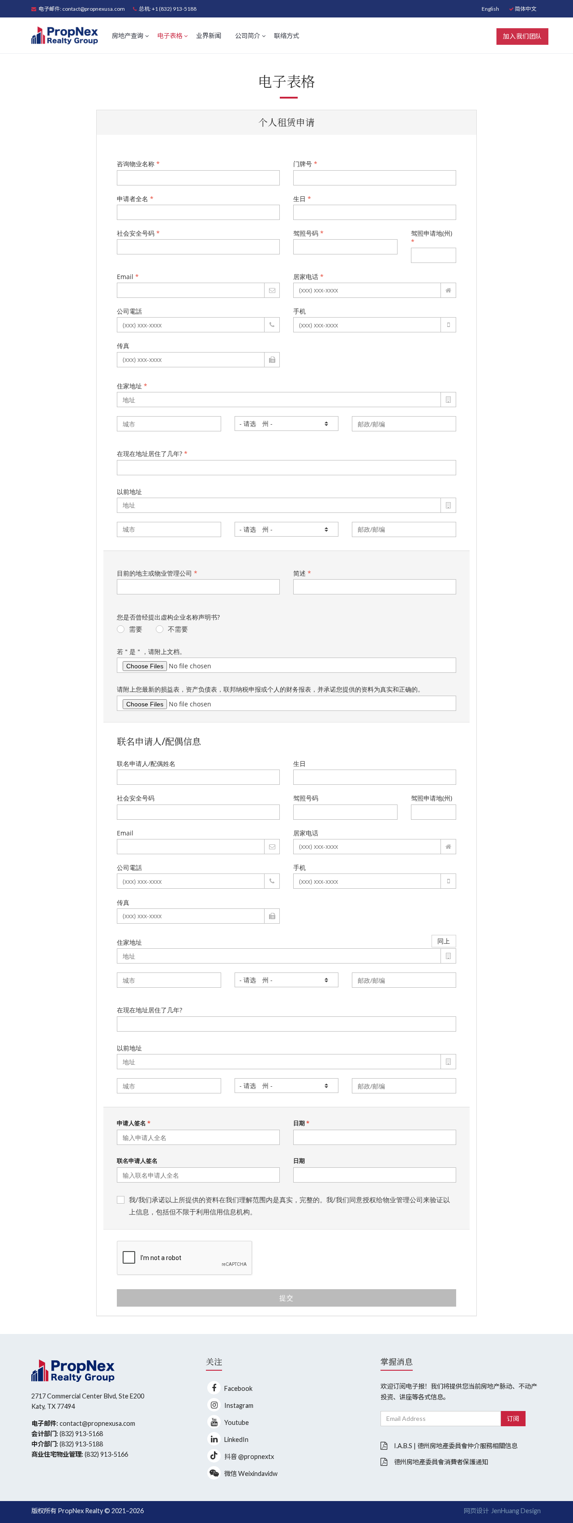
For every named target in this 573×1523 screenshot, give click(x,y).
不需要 (178, 628)
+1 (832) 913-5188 (174, 8)
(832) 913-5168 (81, 1433)
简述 (302, 573)
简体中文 (525, 8)
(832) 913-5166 (106, 1454)
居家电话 (308, 276)
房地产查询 (127, 35)
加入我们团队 (522, 36)
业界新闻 (208, 35)
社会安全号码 (138, 233)
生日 (302, 198)
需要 (135, 628)
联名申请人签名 (137, 1161)
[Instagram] (214, 1404)
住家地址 (132, 386)
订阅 (513, 1418)
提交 (286, 1297)
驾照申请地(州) (431, 237)
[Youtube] (214, 1421)
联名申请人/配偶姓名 (146, 763)
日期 (301, 1123)
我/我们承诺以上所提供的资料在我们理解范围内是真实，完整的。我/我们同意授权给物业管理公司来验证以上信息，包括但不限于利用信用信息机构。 (289, 1205)
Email (128, 276)
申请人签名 (133, 1123)
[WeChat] (214, 1473)
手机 (299, 311)
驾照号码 (308, 233)
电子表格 (169, 35)
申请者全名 (135, 198)
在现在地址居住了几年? (152, 453)
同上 (443, 941)
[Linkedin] (214, 1439)
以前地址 (129, 491)
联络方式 (286, 35)
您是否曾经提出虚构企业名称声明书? (168, 617)
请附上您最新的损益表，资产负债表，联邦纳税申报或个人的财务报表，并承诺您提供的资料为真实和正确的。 (270, 689)
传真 (123, 345)
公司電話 (129, 311)
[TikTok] (214, 1456)
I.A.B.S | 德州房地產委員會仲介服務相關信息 (455, 1446)
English (490, 8)
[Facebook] (214, 1387)
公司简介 (247, 35)
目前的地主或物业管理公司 (157, 573)
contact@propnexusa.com (93, 8)
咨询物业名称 (138, 163)
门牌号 (305, 163)
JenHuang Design (516, 1510)
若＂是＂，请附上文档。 (151, 651)
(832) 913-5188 (81, 1444)
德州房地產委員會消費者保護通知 (441, 1462)
